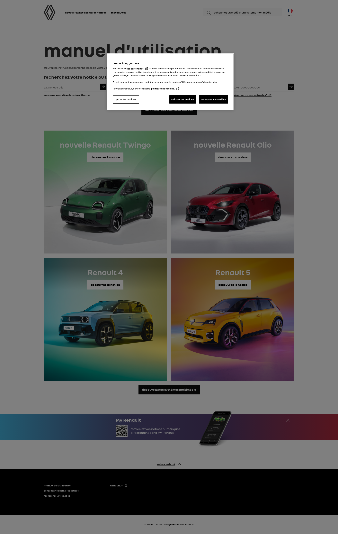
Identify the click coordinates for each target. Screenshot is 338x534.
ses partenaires (135, 68)
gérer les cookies (126, 99)
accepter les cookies (213, 99)
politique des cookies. (163, 88)
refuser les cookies (182, 99)
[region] (170, 81)
